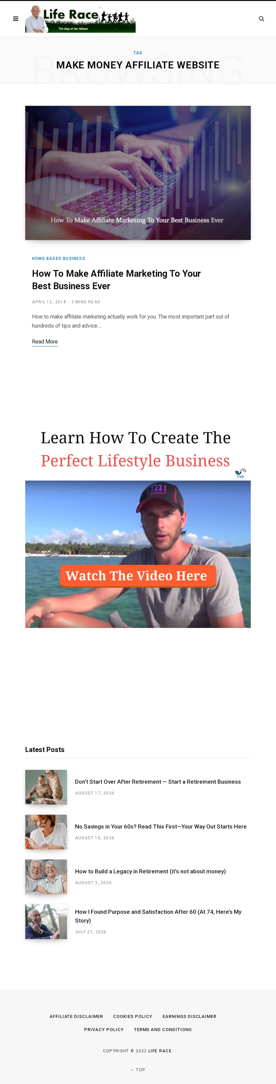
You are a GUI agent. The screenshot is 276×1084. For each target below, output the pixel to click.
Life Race (160, 1051)
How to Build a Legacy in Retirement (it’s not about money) (150, 871)
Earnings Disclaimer (190, 1016)
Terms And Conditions (163, 1029)
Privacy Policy (104, 1029)
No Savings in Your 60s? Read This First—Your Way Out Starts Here (161, 826)
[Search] (261, 18)
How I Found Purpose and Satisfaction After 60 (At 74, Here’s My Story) (158, 916)
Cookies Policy (132, 1016)
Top (140, 1069)
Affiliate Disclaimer (76, 1016)
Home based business (58, 258)
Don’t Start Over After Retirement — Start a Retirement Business (158, 781)
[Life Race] (80, 19)
